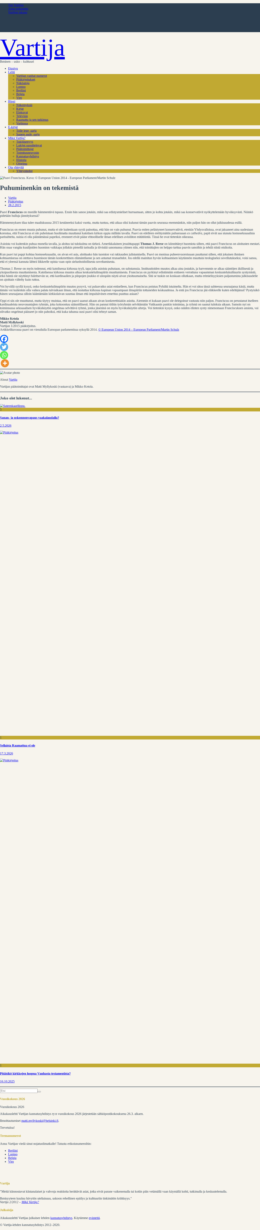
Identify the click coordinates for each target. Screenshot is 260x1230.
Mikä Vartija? (16, 138)
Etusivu (13, 68)
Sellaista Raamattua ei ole (17, 745)
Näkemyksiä (24, 105)
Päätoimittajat (25, 149)
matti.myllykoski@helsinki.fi (39, 1120)
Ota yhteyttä (16, 167)
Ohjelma (21, 163)
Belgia (20, 94)
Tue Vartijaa (16, 5)
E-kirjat (13, 127)
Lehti (11, 72)
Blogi (11, 101)
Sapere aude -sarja (28, 134)
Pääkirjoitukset (25, 79)
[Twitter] (4, 347)
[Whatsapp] (4, 355)
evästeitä (94, 1218)
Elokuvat (22, 112)
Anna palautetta (18, 8)
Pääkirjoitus (15, 201)
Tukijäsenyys (24, 141)
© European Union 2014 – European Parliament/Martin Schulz (138, 329)
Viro (19, 97)
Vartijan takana (17, 12)
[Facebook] (4, 339)
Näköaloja (22, 83)
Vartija (32, 47)
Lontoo (21, 86)
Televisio (22, 116)
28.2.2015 (14, 205)
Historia (21, 160)
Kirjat (20, 108)
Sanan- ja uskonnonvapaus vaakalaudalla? (29, 417)
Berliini (21, 90)
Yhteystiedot (24, 171)
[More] (5, 363)
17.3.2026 (6, 753)
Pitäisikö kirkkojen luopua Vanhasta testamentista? (35, 1073)
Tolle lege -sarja (26, 130)
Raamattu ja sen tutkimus (32, 119)
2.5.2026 (5, 425)
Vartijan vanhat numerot (31, 75)
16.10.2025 (7, 1081)
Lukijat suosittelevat (29, 145)
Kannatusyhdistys (27, 156)
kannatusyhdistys (61, 1218)
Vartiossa (22, 123)
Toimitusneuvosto (27, 152)
